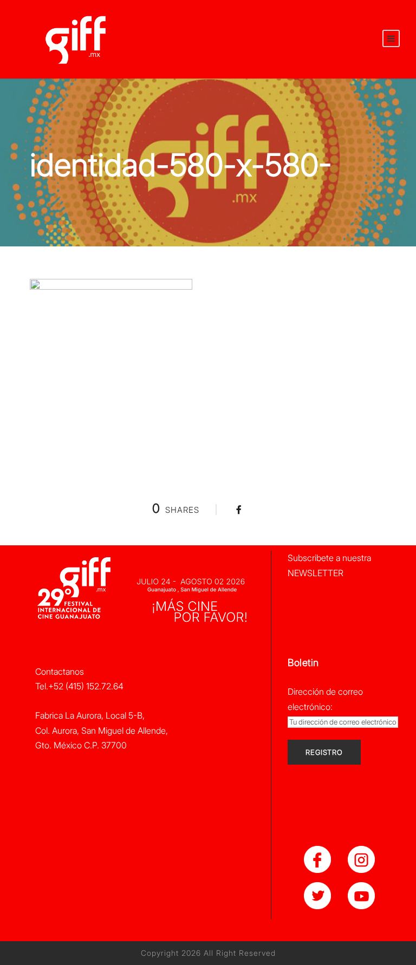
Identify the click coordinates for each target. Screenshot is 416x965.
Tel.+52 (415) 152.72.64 (79, 686)
